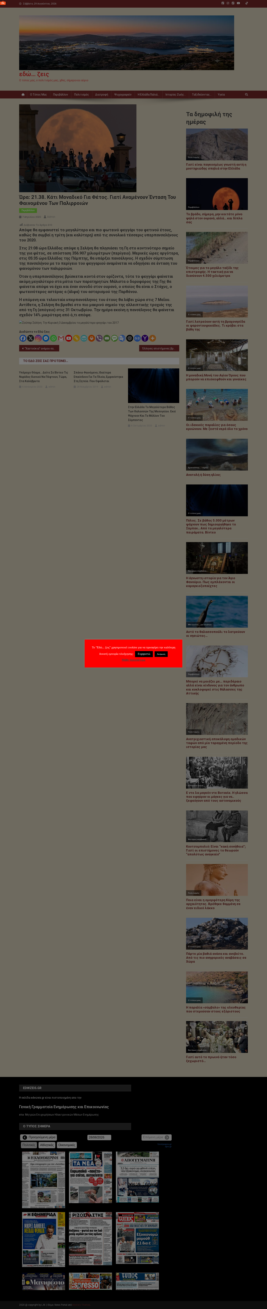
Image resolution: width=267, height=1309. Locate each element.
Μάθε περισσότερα (133, 659)
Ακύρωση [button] (161, 654)
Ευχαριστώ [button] (144, 653)
